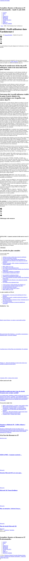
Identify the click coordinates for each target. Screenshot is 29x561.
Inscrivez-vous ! (3, 438)
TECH (4, 21)
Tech (2, 25)
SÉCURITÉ (5, 18)
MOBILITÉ (5, 17)
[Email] (14, 43)
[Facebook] (14, 37)
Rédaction (7, 555)
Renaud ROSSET (8, 35)
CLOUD (5, 12)
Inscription (12, 530)
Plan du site (6, 557)
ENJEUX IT (5, 16)
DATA (4, 13)
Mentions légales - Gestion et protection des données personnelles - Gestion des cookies (13, 556)
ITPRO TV (5, 22)
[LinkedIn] (14, 39)
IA (3, 15)
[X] (14, 41)
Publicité (11, 555)
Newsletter (15, 555)
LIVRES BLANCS (7, 20)
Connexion (6, 530)
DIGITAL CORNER (7, 23)
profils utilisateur (14, 61)
